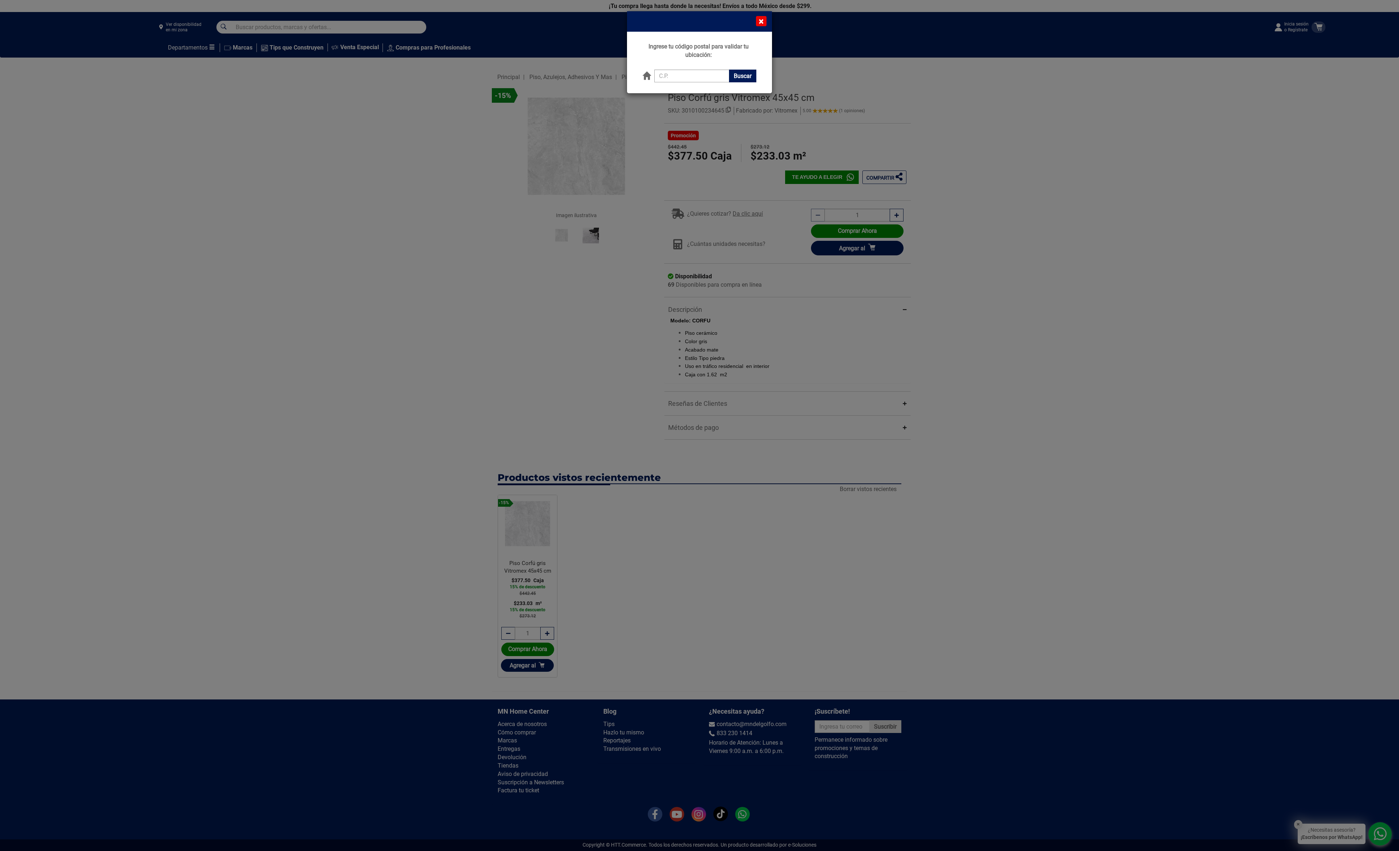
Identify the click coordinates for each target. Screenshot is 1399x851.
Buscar (743, 75)
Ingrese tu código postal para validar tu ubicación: (698, 50)
